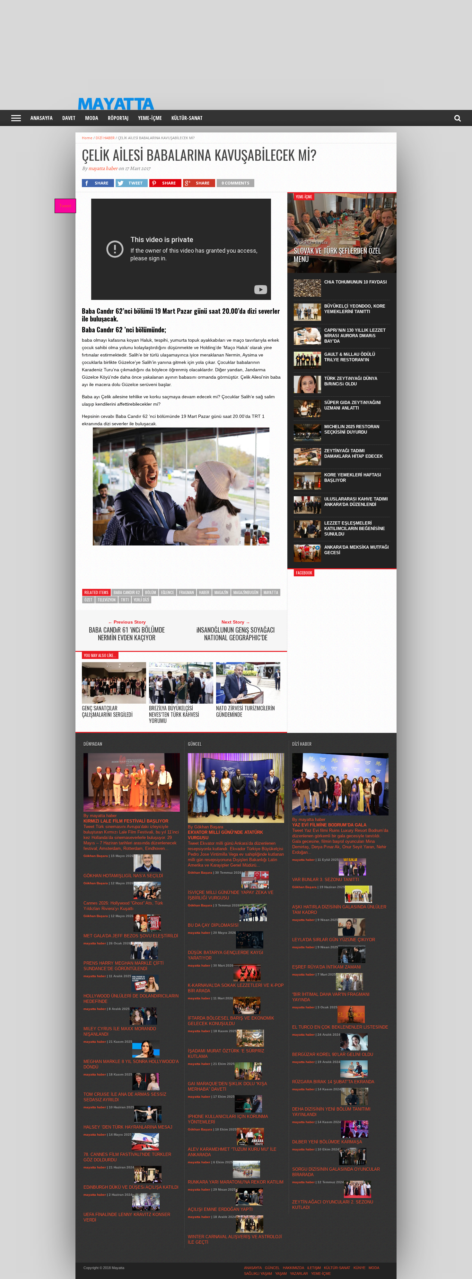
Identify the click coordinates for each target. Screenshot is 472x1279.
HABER (204, 592)
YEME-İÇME (150, 118)
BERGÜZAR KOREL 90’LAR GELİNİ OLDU (332, 1054)
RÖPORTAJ (118, 118)
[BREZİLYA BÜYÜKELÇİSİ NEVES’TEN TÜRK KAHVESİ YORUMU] (181, 702)
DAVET (68, 118)
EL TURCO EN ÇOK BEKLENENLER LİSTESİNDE (340, 1027)
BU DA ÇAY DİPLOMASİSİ (213, 925)
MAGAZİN (221, 592)
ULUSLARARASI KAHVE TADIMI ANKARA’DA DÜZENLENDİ (356, 502)
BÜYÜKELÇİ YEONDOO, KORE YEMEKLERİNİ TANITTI (354, 309)
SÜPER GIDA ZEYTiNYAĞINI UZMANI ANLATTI (352, 405)
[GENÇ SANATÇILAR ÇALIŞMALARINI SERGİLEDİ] (114, 702)
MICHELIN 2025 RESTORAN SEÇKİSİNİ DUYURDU (351, 429)
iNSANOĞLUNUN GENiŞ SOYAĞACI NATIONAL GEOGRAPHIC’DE (236, 633)
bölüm (150, 592)
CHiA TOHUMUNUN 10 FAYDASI (355, 282)
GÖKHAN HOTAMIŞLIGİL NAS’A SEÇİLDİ (123, 875)
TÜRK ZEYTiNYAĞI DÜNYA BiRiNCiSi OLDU (350, 381)
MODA (91, 118)
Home (87, 137)
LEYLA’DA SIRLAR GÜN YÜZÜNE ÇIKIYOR (333, 939)
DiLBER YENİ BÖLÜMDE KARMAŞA (327, 1141)
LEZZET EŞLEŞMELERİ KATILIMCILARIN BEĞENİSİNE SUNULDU (354, 528)
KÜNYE (359, 1268)
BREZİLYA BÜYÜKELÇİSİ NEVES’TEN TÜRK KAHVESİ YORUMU (174, 714)
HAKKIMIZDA (293, 1268)
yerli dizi (141, 599)
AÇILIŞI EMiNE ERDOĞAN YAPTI (220, 1209)
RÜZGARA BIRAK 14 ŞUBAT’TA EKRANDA (333, 1081)
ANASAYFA (42, 118)
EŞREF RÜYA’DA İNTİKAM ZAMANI (326, 967)
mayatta (271, 592)
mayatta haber (103, 168)
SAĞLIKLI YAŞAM (258, 1273)
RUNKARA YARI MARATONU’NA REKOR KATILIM (236, 1182)
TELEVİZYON (107, 599)
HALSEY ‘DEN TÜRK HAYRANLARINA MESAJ (127, 1127)
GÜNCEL (272, 1268)
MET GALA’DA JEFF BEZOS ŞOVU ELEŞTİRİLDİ (130, 935)
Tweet (65, 205)
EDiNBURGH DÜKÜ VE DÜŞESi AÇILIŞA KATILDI (131, 1187)
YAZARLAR (299, 1273)
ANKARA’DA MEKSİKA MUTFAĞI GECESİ (356, 550)
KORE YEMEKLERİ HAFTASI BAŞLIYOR (352, 478)
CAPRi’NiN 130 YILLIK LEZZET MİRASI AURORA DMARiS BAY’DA (355, 336)
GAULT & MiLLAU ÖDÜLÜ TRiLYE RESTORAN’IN (349, 357)
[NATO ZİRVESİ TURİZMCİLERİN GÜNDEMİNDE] (248, 702)
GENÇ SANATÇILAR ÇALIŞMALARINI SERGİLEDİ (107, 711)
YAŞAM (281, 1273)
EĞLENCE (167, 592)
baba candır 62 (127, 592)
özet (88, 599)
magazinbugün (245, 592)
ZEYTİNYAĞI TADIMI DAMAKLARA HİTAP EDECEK (353, 453)
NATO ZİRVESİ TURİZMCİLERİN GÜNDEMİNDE (245, 711)
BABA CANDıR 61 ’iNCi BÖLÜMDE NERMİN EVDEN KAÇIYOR (127, 633)
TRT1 (125, 599)
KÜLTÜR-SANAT (187, 118)
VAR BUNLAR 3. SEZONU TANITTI (325, 879)
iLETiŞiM (314, 1268)
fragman (186, 592)
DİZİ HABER (105, 137)
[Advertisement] (192, 45)
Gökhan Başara (95, 856)
